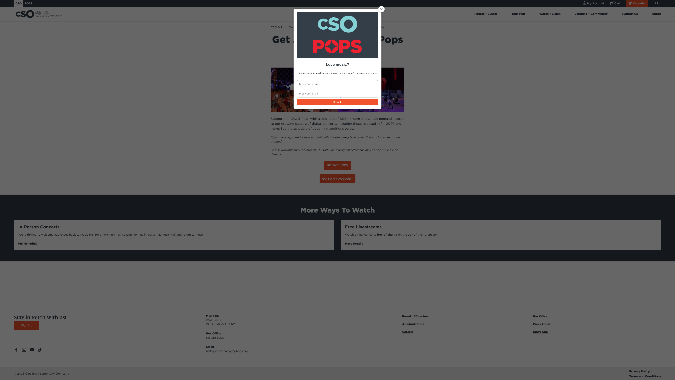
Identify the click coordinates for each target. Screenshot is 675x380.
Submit (337, 102)
